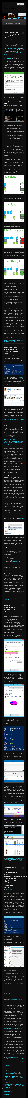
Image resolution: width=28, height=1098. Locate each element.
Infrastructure (19, 596)
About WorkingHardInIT (12, 20)
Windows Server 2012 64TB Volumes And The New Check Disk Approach (13, 1028)
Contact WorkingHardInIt (8, 23)
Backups (9, 337)
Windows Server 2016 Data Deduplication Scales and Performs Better (11, 350)
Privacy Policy (17, 23)
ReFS (21, 337)
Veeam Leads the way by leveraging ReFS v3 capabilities (11, 34)
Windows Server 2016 (11, 339)
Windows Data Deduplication (18, 860)
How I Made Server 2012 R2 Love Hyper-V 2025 (13, 1077)
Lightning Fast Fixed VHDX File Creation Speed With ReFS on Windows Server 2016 (14, 53)
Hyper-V (18, 337)
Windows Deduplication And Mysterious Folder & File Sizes (11, 608)
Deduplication (13, 337)
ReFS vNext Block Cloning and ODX (12, 48)
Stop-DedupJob (17, 561)
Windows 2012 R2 (16, 1061)
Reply (14, 341)
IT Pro (5, 859)
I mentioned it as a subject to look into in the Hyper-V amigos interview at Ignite (14, 419)
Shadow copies (17, 1060)
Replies (11, 599)
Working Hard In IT (11, 8)
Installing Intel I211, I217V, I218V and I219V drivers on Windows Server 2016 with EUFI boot (14, 1086)
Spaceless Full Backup (8, 341)
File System (15, 858)
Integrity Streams (16, 340)
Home (5, 20)
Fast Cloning (10, 340)
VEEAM (5, 339)
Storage (7, 859)
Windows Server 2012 (14, 859)
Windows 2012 (10, 1061)
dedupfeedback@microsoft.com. (10, 568)
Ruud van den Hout (8, 1084)
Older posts (6, 1065)
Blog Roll (20, 20)
